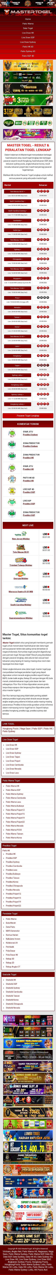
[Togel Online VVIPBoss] (28, 65)
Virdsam (7, 1251)
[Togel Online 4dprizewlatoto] (28, 1113)
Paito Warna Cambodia (16, 798)
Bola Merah (11, 923)
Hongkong (17, 356)
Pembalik (10, 947)
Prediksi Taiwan (12, 878)
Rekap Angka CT (13, 967)
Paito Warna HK (12, 786)
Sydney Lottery (16, 395)
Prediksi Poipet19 (13, 902)
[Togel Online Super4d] (28, 88)
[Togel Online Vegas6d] (28, 1067)
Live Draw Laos (12, 773)
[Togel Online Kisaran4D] (28, 100)
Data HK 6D (31, 1256)
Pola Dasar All (12, 955)
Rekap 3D (10, 959)
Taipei (17, 366)
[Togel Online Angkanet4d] (28, 1205)
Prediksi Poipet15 (13, 898)
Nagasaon (43, 1251)
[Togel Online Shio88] (28, 1228)
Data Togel (28, 28)
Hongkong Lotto (17, 385)
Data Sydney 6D (44, 1256)
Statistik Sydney (13, 988)
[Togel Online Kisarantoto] (28, 112)
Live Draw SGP (28, 37)
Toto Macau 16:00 (17, 269)
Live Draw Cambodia (15, 765)
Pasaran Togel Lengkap (28, 415)
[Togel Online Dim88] (28, 77)
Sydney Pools (24, 1262)
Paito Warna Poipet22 (15, 822)
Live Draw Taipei (13, 757)
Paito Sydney (9, 731)
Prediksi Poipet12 (13, 894)
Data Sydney (19, 1256)
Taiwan (17, 317)
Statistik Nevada (13, 1008)
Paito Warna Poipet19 (15, 818)
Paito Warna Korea (14, 838)
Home (28, 19)
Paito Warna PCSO (14, 830)
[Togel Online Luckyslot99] (28, 1147)
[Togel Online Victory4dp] (28, 1044)
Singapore (17, 279)
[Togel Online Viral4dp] (28, 135)
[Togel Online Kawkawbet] (28, 1055)
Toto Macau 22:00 (17, 336)
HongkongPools (12, 1264)
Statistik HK (11, 980)
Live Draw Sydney (28, 42)
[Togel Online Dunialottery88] (28, 1170)
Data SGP (7, 1256)
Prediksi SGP (11, 858)
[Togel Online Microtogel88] (28, 1021)
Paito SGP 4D (28, 56)
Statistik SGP (11, 984)
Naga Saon (25, 728)
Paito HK (48, 728)
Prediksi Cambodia (14, 866)
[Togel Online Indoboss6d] (28, 1032)
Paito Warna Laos (13, 802)
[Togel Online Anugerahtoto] (28, 1182)
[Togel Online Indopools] (28, 1216)
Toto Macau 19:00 (17, 288)
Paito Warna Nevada (14, 826)
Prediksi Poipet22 (13, 906)
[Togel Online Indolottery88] (28, 1193)
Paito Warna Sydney (14, 794)
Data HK (49, 1254)
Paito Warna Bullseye (15, 806)
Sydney (17, 250)
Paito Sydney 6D (28, 51)
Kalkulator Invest (13, 939)
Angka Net (16, 1251)
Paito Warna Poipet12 (15, 810)
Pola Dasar (10, 951)
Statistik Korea (12, 1000)
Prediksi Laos (11, 870)
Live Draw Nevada (13, 769)
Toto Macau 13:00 (17, 240)
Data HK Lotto (25, 1267)
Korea (17, 327)
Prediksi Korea (12, 882)
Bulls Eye (16, 230)
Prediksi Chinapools (14, 886)
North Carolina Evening (17, 211)
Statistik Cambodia (14, 992)
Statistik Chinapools (14, 1004)
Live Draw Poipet (13, 761)
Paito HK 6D (28, 47)
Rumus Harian (12, 935)
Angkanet (12, 1262)
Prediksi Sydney (13, 862)
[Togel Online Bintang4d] (28, 1090)
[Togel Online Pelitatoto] (28, 123)
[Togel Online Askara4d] (28, 1078)
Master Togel (8, 643)
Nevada (17, 307)
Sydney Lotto (17, 375)
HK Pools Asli (40, 1269)
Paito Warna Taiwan (14, 834)
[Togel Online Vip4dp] (28, 1159)
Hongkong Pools (10, 728)
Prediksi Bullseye (13, 874)
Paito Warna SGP (13, 790)
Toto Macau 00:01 (17, 192)
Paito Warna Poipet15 (15, 814)
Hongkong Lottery (17, 404)
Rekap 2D (10, 963)
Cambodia (17, 221)
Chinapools (17, 259)
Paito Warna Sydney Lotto (33, 1264)
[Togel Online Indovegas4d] (28, 1239)
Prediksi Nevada (13, 890)
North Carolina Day (17, 201)
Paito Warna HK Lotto (43, 1267)
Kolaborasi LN (12, 943)
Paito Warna (28, 23)
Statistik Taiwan (13, 996)
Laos (17, 346)
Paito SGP (37, 728)
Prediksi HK (10, 854)
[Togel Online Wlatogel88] (28, 1101)
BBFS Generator (13, 931)
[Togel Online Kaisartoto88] (28, 1124)
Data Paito (10, 927)
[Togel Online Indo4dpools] (28, 1136)
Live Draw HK (28, 33)
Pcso (17, 298)
